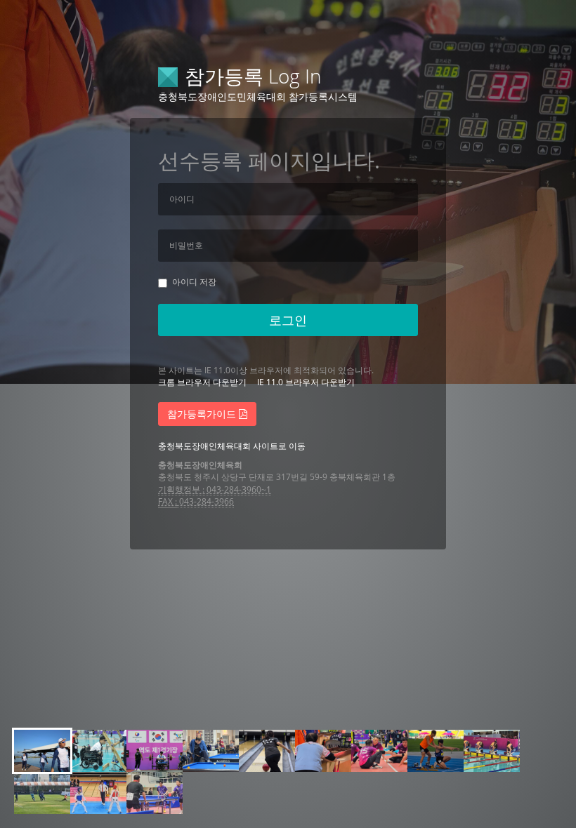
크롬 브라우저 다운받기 (202, 382)
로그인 (288, 320)
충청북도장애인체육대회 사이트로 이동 (232, 446)
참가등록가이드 (203, 413)
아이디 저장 (194, 282)
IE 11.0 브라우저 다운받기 (306, 382)
